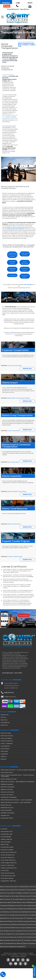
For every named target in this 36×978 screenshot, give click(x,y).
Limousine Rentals (19, 918)
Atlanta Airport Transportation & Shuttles (15, 398)
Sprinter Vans (14, 118)
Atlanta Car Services (30, 886)
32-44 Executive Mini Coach (8, 875)
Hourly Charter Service (7, 772)
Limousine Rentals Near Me (11, 937)
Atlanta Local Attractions (11, 524)
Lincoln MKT (4, 829)
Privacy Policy (4, 751)
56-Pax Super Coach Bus (7, 878)
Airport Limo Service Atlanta (12, 896)
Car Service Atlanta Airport (28, 905)
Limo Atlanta (11, 893)
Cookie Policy (4, 754)
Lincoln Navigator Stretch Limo (9, 862)
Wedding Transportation (7, 784)
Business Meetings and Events (9, 779)
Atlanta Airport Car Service (19, 902)
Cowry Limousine (7, 74)
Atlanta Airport (23, 908)
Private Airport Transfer (7, 818)
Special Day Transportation (7, 786)
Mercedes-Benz (6, 118)
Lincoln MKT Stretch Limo (7, 857)
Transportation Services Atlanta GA (13, 943)
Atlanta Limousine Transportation (13, 930)
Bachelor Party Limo (6, 805)
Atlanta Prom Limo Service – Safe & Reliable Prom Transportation (17, 781)
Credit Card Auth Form (7, 741)
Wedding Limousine (14, 908)
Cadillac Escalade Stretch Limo (9, 868)
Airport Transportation (25, 921)
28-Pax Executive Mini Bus (8, 873)
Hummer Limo (3, 908)
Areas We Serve (5, 748)
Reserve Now (27, 368)
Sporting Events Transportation (9, 797)
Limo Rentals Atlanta (17, 899)
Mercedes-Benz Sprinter (7, 847)
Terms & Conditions (13, 954)
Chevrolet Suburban (6, 836)
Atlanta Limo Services (5, 886)
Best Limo (22, 937)
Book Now (6, 3)
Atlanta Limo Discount (26, 934)
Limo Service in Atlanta (18, 886)
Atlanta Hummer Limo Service (18, 927)
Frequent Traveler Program (11, 556)
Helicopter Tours (5, 815)
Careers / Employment (7, 743)
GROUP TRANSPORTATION (25, 43)
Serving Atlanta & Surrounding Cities (15, 946)
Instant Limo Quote (6, 733)
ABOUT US (28, 44)
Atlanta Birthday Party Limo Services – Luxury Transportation (16, 799)
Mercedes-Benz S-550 (6, 831)
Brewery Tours (5, 714)
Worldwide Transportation (7, 812)
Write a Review (34, 971)
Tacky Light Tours (5, 722)
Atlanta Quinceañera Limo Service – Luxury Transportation (16, 802)
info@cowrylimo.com (10, 696)
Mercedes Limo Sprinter (7, 849)
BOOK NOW (21, 44)
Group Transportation (10, 430)
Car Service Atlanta (30, 899)
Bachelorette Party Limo (7, 807)
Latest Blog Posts (5, 746)
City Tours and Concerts (7, 794)
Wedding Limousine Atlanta (7, 889)
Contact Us (4, 756)
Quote (30, 3)
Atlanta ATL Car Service (13, 934)
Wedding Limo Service (14, 905)
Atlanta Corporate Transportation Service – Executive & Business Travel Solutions (17, 775)
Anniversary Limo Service (7, 792)
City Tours (3, 717)
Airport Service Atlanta (5, 902)
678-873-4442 (11, 334)
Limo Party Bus (5, 870)
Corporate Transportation (11, 365)
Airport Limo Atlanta (30, 915)
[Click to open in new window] (17, 6)
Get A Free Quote (23, 615)
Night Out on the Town (7, 789)
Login (18, 3)
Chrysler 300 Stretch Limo (7, 855)
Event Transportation (10, 462)
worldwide (5, 59)
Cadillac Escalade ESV (6, 839)
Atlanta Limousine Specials (18, 924)
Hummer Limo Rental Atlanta (21, 912)
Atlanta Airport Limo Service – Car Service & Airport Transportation (18, 769)
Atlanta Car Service (13, 921)
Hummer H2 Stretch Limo (7, 865)
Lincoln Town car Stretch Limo (8, 852)
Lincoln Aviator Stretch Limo (8, 860)
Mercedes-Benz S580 (6, 834)
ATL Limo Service (28, 930)
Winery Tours (4, 725)
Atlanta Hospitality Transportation (13, 491)
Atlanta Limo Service (26, 896)
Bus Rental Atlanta (20, 889)
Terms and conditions (6, 738)
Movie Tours (4, 720)
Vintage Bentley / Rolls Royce (8, 881)
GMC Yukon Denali (6, 842)
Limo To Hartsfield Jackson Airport (14, 915)
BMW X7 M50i (5, 844)
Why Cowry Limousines (7, 735)
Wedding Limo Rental (21, 893)
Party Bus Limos (8, 912)
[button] (2, 17)
